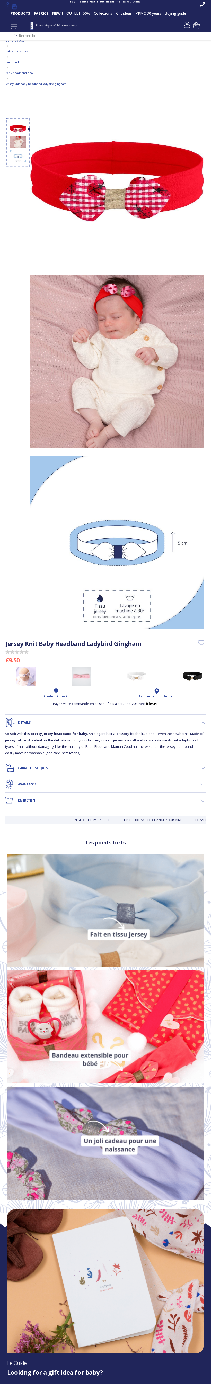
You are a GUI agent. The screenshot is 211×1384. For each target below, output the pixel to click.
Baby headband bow (19, 73)
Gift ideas (124, 13)
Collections (103, 13)
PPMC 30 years (148, 13)
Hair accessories (16, 51)
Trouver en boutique (155, 696)
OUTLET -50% (78, 13)
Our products (14, 40)
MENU (14, 28)
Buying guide (175, 13)
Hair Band (12, 62)
